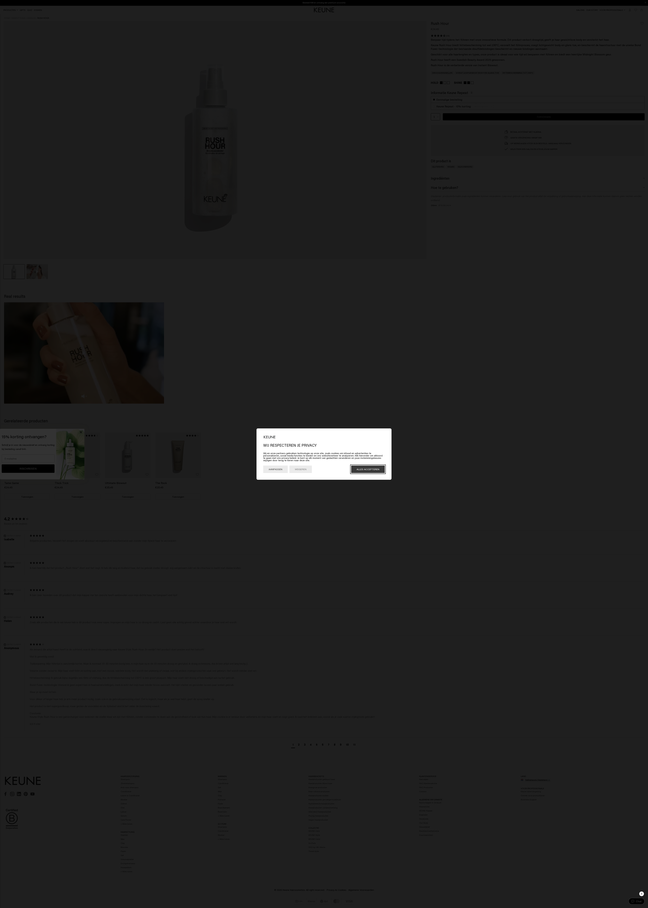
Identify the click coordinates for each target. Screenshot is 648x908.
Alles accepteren (368, 469)
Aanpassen (275, 469)
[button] (641, 893)
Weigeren (300, 469)
